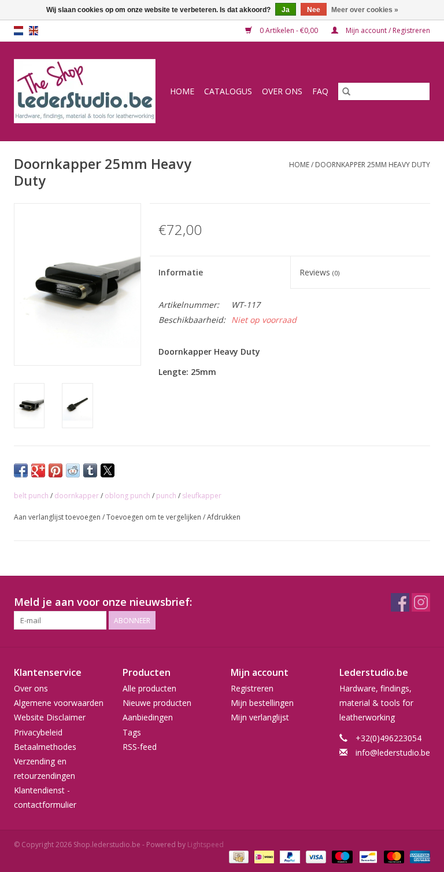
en (33, 30)
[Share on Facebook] (21, 470)
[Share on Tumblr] (90, 470)
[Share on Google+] (38, 470)
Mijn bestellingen (262, 702)
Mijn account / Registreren (387, 30)
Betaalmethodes (45, 746)
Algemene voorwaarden (58, 702)
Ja (286, 10)
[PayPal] (289, 856)
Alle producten (149, 688)
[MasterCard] (393, 856)
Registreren (252, 688)
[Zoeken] (346, 91)
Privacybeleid (38, 732)
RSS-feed (140, 746)
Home (182, 91)
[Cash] (237, 856)
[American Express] (418, 856)
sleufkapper (201, 496)
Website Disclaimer (50, 717)
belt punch (31, 496)
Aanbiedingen (148, 717)
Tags (132, 732)
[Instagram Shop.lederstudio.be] (421, 602)
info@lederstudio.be (393, 752)
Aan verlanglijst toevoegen (58, 517)
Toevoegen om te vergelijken (154, 517)
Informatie (180, 272)
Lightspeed (205, 844)
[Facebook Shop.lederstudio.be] (400, 602)
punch (166, 496)
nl (18, 30)
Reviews (319, 272)
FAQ (320, 91)
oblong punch (127, 496)
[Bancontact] (367, 856)
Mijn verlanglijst (260, 717)
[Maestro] (341, 856)
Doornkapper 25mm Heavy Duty (372, 165)
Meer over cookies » (364, 10)
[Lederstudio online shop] (87, 91)
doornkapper (76, 496)
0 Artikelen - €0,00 (289, 30)
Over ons (282, 91)
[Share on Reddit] (73, 470)
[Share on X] (107, 470)
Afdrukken (223, 517)
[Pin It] (55, 470)
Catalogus (228, 91)
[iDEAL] (263, 856)
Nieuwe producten (157, 702)
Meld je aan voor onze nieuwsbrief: (103, 602)
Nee (313, 10)
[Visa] (315, 856)
